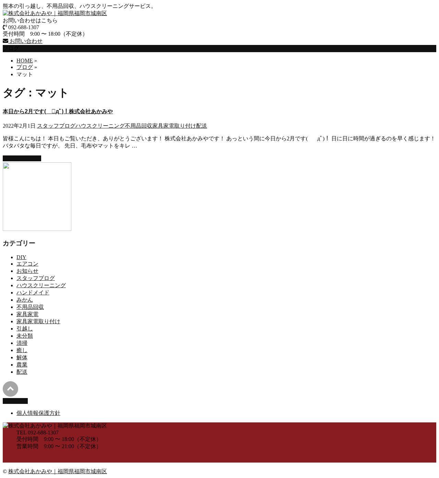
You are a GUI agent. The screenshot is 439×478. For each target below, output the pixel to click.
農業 (21, 365)
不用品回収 (138, 126)
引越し (24, 328)
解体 (21, 357)
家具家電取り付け (174, 126)
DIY (21, 257)
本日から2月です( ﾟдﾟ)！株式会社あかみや (58, 111)
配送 (201, 126)
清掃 (21, 343)
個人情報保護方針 (38, 413)
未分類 (24, 336)
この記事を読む (22, 158)
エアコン (27, 264)
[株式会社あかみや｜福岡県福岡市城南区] (55, 13)
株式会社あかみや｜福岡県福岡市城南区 (57, 471)
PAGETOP (15, 401)
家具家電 (27, 314)
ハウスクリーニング (100, 126)
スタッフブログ (56, 126)
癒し (21, 350)
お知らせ (27, 271)
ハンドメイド (32, 292)
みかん (24, 300)
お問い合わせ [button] (25, 41)
